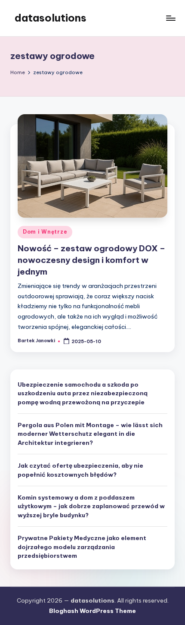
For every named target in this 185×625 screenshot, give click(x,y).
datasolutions (50, 17)
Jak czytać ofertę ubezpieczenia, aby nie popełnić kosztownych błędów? (80, 470)
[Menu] (170, 18)
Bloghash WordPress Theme (92, 611)
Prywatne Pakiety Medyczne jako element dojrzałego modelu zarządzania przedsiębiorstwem (82, 546)
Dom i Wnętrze (45, 231)
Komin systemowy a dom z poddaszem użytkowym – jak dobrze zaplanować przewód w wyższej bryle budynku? (91, 506)
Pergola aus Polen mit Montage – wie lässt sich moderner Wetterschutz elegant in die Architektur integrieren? (90, 434)
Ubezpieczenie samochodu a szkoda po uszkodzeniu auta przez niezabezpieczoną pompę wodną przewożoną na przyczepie (83, 393)
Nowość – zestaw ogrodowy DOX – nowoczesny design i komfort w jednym (91, 260)
